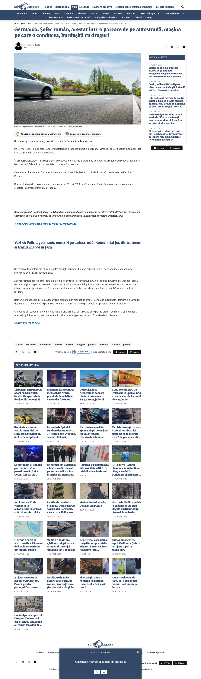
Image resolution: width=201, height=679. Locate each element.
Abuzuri (94, 13)
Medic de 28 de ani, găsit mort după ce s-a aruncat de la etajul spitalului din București (61, 544)
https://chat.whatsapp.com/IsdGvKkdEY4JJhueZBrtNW (46, 223)
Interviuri (125, 17)
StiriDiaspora (19, 23)
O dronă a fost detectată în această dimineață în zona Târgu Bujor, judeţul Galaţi (92, 394)
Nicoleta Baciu (33, 44)
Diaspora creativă (102, 6)
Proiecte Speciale (164, 6)
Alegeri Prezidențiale (106, 17)
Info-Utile (130, 13)
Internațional (62, 6)
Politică (48, 6)
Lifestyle (84, 6)
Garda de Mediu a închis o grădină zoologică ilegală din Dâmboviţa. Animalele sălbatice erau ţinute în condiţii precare (126, 507)
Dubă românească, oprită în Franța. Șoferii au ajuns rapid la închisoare (126, 544)
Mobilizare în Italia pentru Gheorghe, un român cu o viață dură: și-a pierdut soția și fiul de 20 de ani (60, 582)
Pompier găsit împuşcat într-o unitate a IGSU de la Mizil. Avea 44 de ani (94, 468)
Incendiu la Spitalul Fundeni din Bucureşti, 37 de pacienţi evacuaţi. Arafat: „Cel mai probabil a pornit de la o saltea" (61, 432)
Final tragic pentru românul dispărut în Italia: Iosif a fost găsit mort (93, 582)
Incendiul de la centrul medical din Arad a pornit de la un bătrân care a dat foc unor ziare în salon (60, 394)
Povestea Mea (56, 17)
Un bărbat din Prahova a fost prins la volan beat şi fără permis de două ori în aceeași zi (28, 394)
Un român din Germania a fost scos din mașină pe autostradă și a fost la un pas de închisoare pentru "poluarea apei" (61, 469)
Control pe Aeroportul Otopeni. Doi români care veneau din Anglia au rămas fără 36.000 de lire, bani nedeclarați (28, 620)
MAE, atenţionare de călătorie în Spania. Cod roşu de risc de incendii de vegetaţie (126, 394)
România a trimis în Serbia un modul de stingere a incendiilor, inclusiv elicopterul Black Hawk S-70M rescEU (27, 432)
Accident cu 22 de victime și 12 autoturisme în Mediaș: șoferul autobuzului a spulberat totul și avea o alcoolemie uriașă (28, 507)
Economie (22, 13)
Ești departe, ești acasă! (79, 17)
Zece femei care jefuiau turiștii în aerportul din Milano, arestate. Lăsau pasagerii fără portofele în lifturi (94, 544)
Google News (83, 351)
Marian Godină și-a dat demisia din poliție (93, 504)
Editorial (117, 13)
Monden (46, 13)
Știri (74, 6)
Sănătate (81, 13)
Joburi (34, 13)
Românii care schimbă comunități (133, 6)
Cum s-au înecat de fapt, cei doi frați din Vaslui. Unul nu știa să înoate (125, 582)
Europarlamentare (174, 13)
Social (105, 13)
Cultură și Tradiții (143, 17)
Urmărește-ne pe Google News (85, 133)
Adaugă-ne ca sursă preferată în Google (41, 133)
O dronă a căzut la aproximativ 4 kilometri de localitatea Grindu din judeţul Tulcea (28, 544)
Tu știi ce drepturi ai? (150, 13)
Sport (57, 13)
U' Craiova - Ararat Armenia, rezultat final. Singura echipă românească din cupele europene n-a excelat (126, 469)
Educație (68, 13)
